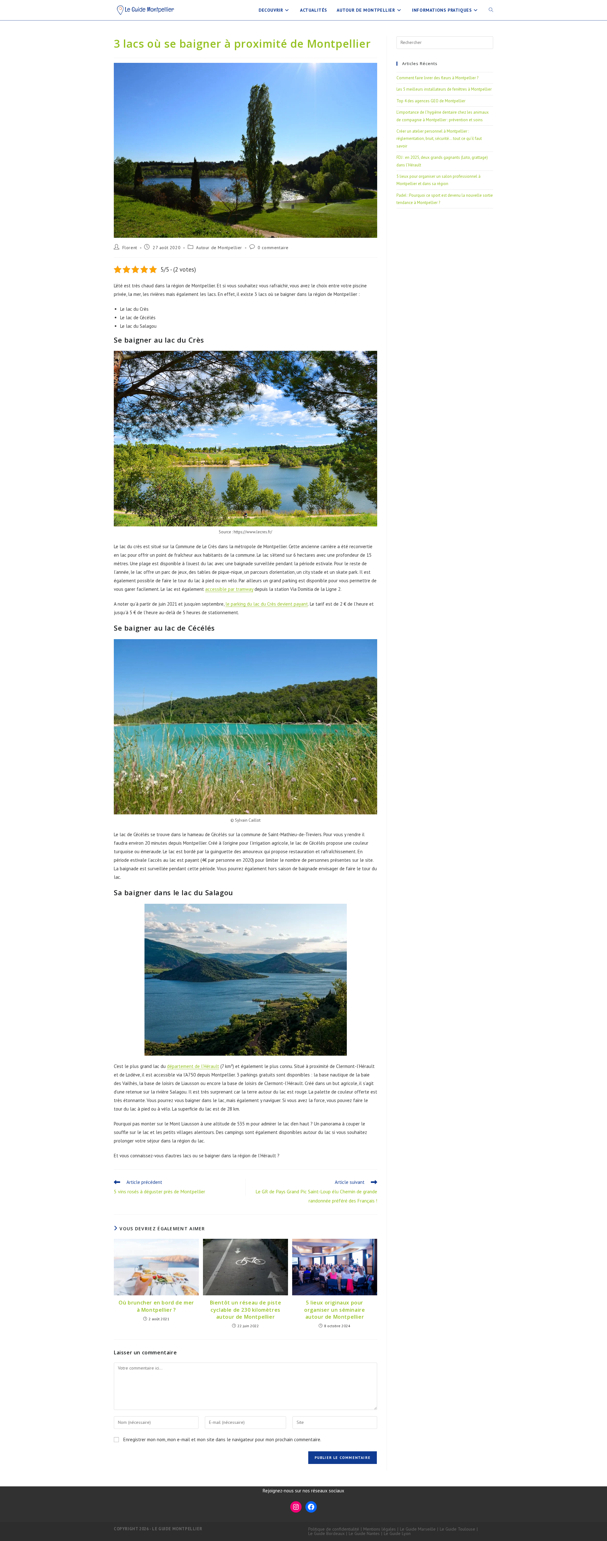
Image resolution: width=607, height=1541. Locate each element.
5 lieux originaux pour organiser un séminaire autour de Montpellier (334, 1309)
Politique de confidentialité (333, 1529)
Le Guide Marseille (418, 1529)
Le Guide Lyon (397, 1533)
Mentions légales (379, 1529)
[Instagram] (296, 1507)
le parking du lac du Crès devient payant (266, 604)
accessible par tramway (229, 589)
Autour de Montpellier (219, 247)
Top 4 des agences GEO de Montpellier (430, 101)
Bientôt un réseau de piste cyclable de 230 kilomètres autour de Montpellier (245, 1309)
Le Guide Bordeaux (326, 1533)
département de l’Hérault (193, 1066)
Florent (129, 247)
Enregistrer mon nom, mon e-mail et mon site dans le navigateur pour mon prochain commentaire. (222, 1439)
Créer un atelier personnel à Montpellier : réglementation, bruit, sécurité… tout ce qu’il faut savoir (439, 139)
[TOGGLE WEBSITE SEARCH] (491, 10)
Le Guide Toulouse (457, 1529)
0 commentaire (273, 247)
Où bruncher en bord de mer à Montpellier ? (156, 1306)
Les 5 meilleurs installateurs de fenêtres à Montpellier (444, 89)
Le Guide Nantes (364, 1533)
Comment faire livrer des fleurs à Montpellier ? (437, 78)
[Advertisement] (444, 260)
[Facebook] (311, 1507)
